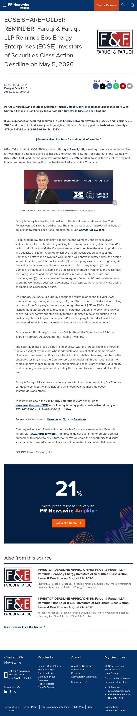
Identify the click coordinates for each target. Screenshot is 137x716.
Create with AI (45, 673)
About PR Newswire (82, 666)
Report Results (46, 684)
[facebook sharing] (96, 86)
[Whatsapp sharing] (116, 86)
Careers (75, 673)
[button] (68, 187)
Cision (114, 710)
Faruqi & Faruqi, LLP (71, 149)
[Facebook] (10, 691)
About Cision (78, 669)
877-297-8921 (115, 698)
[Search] (132, 5)
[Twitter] (15, 691)
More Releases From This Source (23, 627)
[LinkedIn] (6, 691)
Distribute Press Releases (46, 678)
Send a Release (106, 5)
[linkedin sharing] (109, 86)
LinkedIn (52, 419)
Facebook (80, 419)
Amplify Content (46, 687)
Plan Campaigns (46, 669)
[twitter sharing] (103, 86)
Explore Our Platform (49, 666)
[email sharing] (130, 86)
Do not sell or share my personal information (118, 680)
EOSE (21, 158)
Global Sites (78, 682)
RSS (89, 707)
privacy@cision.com (119, 691)
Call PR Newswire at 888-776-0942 (19, 672)
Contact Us (10, 687)
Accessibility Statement (84, 677)
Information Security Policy (55, 707)
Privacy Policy (30, 707)
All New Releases (114, 666)
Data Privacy (111, 673)
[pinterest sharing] (123, 86)
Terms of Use (11, 707)
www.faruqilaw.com (91, 230)
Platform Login (112, 669)
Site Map (79, 707)
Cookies (10, 710)
